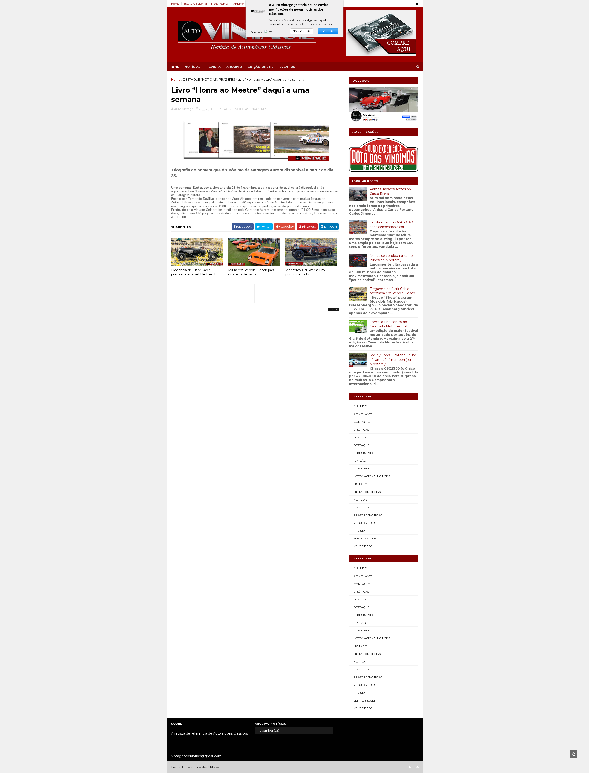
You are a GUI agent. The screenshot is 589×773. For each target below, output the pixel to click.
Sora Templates (197, 767)
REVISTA (213, 67)
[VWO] (269, 31)
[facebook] (417, 4)
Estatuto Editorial (195, 3)
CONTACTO (362, 421)
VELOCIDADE (363, 546)
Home (175, 3)
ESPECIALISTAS (364, 453)
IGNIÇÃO (360, 460)
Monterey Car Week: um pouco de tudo (305, 272)
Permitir (328, 31)
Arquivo (238, 3)
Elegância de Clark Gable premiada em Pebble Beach (194, 272)
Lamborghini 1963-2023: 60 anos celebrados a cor (391, 224)
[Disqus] (255, 367)
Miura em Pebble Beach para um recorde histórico (251, 272)
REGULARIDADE (365, 523)
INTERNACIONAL (365, 468)
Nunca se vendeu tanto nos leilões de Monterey (392, 258)
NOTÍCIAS (193, 67)
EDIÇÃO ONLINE (261, 67)
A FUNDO (360, 406)
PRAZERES (227, 79)
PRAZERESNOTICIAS (368, 515)
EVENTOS (287, 67)
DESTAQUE (191, 79)
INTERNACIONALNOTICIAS (372, 476)
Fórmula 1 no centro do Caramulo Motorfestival (388, 324)
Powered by (257, 31)
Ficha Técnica (220, 3)
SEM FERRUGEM (365, 538)
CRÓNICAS (361, 429)
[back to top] (573, 754)
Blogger (215, 767)
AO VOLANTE (363, 414)
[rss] (417, 767)
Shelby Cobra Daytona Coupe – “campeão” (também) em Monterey (393, 359)
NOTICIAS (209, 79)
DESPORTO (362, 437)
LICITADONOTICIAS (367, 492)
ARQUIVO (234, 67)
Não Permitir (302, 31)
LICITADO (360, 484)
